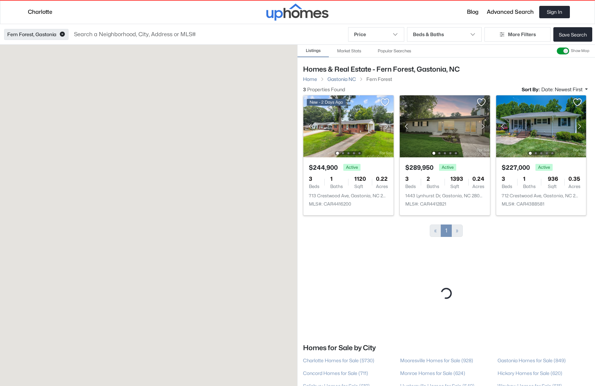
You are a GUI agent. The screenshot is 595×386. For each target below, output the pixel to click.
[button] (62, 34)
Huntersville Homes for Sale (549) (437, 381)
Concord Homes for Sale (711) (335, 368)
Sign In (554, 12)
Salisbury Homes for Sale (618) (336, 381)
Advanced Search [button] (510, 12)
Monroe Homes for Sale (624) (432, 368)
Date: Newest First (562, 89)
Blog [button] (473, 12)
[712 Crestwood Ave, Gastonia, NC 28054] (541, 126)
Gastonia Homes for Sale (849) (532, 355)
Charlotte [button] (40, 12)
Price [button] (360, 34)
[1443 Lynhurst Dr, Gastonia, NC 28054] (445, 126)
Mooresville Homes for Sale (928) (436, 355)
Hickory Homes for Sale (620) (530, 368)
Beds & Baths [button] (428, 34)
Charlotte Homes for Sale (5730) (338, 355)
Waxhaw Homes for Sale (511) (530, 381)
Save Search (573, 35)
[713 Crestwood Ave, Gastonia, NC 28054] (348, 126)
